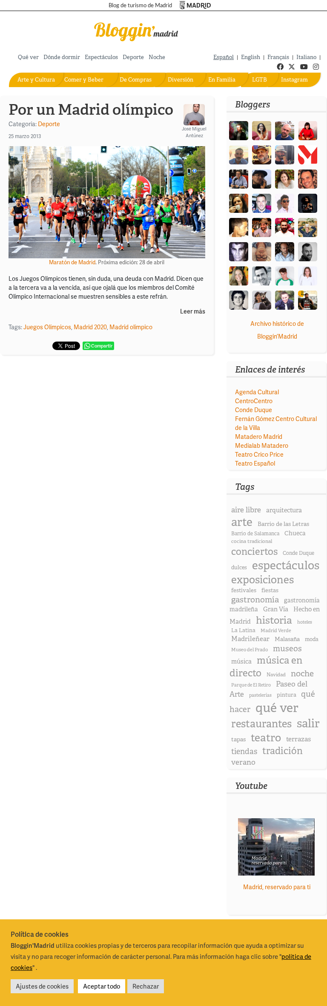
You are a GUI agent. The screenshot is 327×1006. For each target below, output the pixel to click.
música (241, 661)
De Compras (136, 79)
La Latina (243, 630)
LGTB (259, 79)
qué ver (276, 707)
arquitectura (284, 510)
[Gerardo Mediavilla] (238, 178)
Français (278, 57)
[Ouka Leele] (238, 275)
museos (287, 648)
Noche (157, 57)
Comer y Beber (83, 79)
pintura (286, 694)
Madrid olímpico (130, 327)
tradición (282, 751)
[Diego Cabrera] (261, 227)
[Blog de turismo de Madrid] (136, 30)
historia (274, 620)
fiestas (269, 590)
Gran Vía (275, 609)
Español (223, 57)
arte (241, 521)
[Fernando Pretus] (261, 178)
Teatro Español (255, 463)
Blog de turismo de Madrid (140, 5)
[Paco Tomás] (261, 251)
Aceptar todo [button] (101, 986)
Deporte (133, 57)
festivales (243, 590)
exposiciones (262, 580)
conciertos (254, 551)
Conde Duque (253, 410)
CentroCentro (253, 401)
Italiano (306, 57)
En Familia (221, 79)
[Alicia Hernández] (284, 178)
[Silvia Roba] (261, 130)
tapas (238, 739)
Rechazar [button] (145, 986)
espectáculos (285, 565)
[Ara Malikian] (307, 202)
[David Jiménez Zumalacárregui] (307, 299)
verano (243, 762)
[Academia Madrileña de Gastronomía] (307, 154)
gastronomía (255, 599)
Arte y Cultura (36, 79)
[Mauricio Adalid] (284, 251)
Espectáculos (101, 57)
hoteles (304, 622)
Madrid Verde (276, 630)
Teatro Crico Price (259, 454)
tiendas (244, 751)
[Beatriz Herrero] (307, 275)
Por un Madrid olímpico (91, 109)
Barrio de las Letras (283, 524)
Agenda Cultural (257, 392)
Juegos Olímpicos (47, 327)
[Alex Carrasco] (238, 227)
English (250, 57)
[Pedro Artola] (284, 275)
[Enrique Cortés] (284, 202)
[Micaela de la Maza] (261, 299)
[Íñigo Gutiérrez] (238, 299)
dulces (239, 567)
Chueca (295, 533)
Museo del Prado (249, 650)
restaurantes (261, 724)
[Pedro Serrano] (261, 275)
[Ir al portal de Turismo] (195, 5)
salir (308, 723)
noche (302, 673)
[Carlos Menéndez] (284, 130)
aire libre (246, 509)
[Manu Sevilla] (238, 154)
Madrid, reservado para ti (276, 887)
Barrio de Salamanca (255, 533)
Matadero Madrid (258, 436)
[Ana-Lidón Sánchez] (307, 130)
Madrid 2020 (90, 327)
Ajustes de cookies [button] (42, 986)
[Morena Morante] (238, 202)
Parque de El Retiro (251, 685)
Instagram (294, 79)
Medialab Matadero (261, 445)
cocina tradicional (251, 541)
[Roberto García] (284, 299)
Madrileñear (250, 638)
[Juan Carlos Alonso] (238, 251)
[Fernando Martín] (307, 178)
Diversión (180, 79)
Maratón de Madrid (72, 262)
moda (311, 639)
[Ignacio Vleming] (238, 130)
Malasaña (287, 639)
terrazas (298, 739)
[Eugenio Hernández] (261, 154)
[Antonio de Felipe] (284, 227)
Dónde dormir (61, 57)
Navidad (276, 674)
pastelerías (260, 695)
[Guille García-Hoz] (307, 251)
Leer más (192, 311)
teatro (266, 738)
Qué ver (28, 57)
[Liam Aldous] (261, 202)
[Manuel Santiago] (284, 154)
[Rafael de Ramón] (307, 227)
